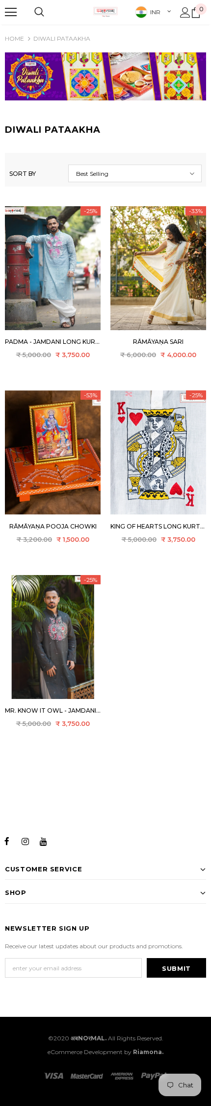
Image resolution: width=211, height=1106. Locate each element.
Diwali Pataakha (61, 38)
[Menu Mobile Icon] (11, 12)
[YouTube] (43, 840)
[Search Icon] (39, 12)
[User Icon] (185, 12)
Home (14, 38)
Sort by (22, 173)
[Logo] (105, 11)
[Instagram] (25, 840)
